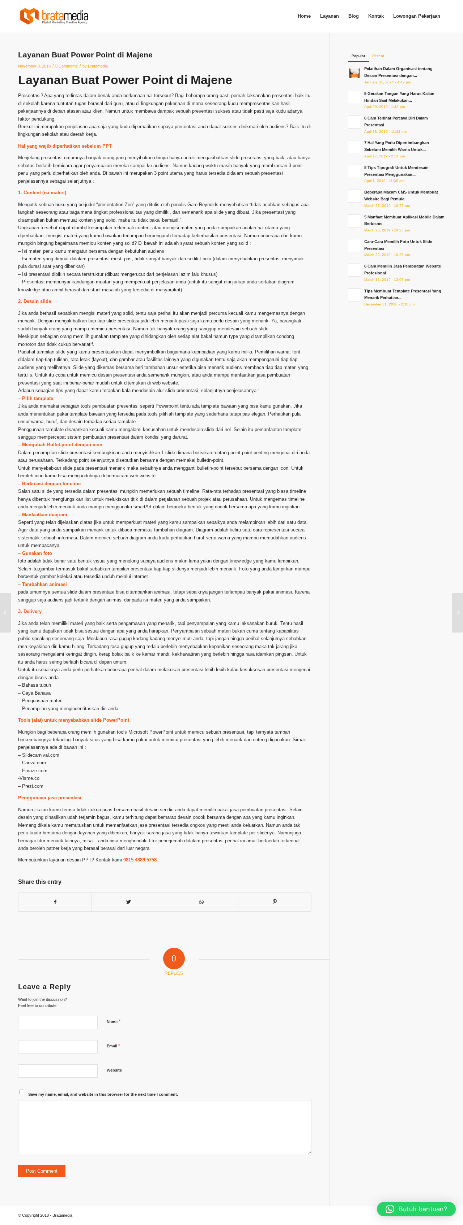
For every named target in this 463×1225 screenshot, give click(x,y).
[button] (416, 1209)
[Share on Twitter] (128, 902)
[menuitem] (304, 16)
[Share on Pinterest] (274, 902)
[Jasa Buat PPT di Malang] (5, 613)
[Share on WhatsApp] (201, 902)
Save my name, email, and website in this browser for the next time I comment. (103, 1094)
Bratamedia (98, 66)
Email (113, 1045)
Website (114, 1070)
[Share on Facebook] (55, 902)
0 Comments (66, 66)
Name (113, 1021)
